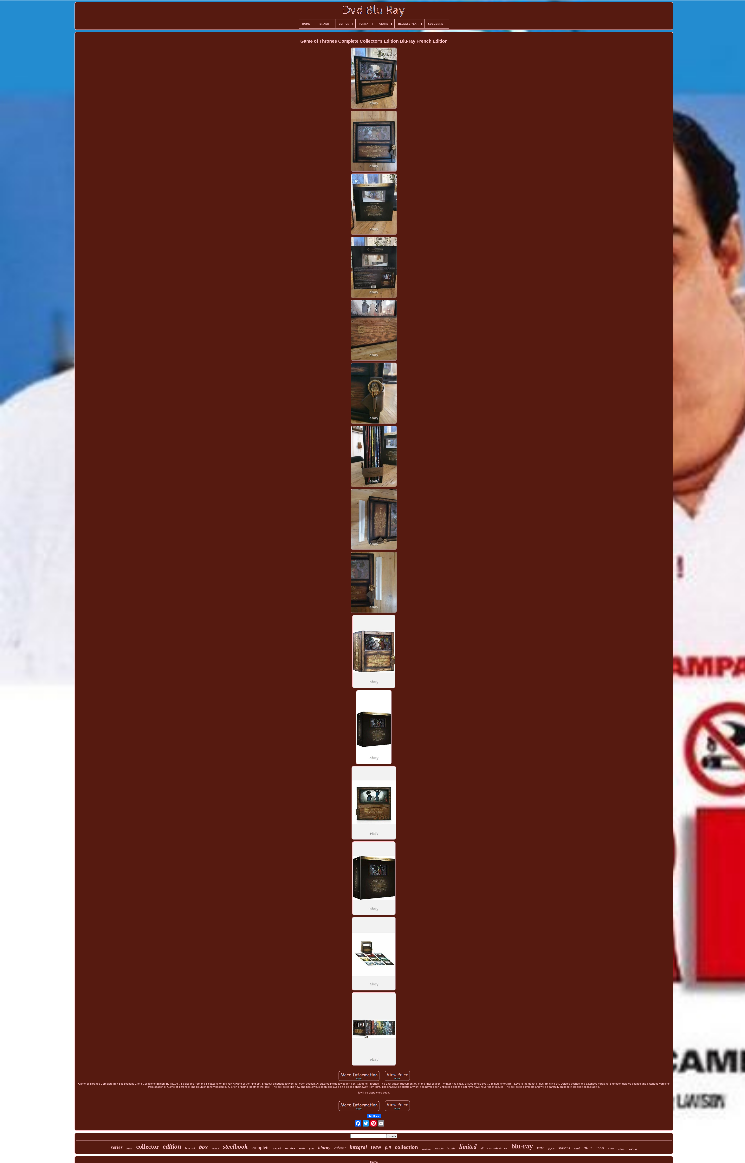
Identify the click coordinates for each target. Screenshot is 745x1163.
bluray (324, 1147)
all (482, 1148)
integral (358, 1147)
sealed (277, 1148)
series (117, 1147)
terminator (426, 1149)
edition (172, 1146)
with (302, 1148)
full (388, 1147)
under (600, 1148)
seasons (564, 1148)
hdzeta (451, 1148)
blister (129, 1148)
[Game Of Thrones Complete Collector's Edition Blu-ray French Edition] (374, 78)
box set (190, 1148)
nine (588, 1147)
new (376, 1147)
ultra (611, 1148)
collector (147, 1146)
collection (406, 1147)
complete (260, 1147)
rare (540, 1147)
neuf (577, 1148)
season (215, 1148)
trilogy (633, 1149)
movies (290, 1148)
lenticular (439, 1148)
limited (468, 1146)
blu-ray (522, 1146)
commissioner (497, 1148)
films (311, 1148)
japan (551, 1148)
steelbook (235, 1146)
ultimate (621, 1149)
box (203, 1147)
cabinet (340, 1148)
